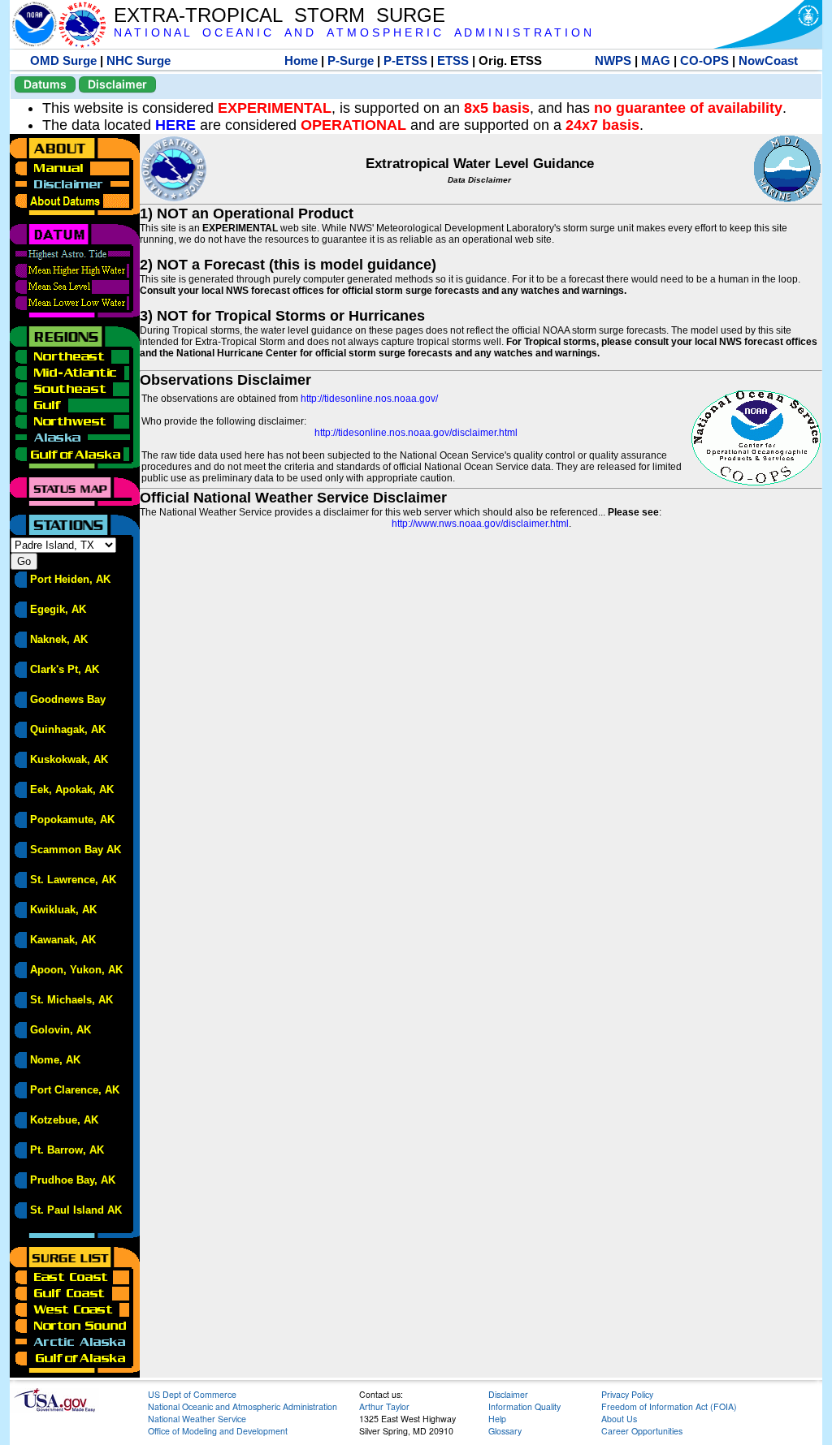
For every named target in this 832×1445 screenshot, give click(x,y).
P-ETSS (405, 60)
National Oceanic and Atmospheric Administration (242, 1406)
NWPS (613, 60)
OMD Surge (63, 60)
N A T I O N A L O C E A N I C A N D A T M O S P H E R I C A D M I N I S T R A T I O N (353, 33)
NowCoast (768, 60)
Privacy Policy (627, 1394)
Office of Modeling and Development (218, 1431)
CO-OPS (704, 60)
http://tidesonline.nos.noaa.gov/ (369, 398)
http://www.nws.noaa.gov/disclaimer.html (480, 523)
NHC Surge (138, 60)
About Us (619, 1419)
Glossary (505, 1431)
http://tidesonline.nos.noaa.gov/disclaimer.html (416, 432)
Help (497, 1419)
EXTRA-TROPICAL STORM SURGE (279, 15)
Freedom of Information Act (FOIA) (669, 1406)
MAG (655, 60)
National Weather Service (197, 1419)
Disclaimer (117, 84)
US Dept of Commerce (192, 1394)
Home (301, 60)
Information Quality (524, 1406)
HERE (175, 125)
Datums (45, 84)
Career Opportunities (641, 1431)
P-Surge (350, 60)
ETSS (453, 60)
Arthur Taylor (384, 1406)
